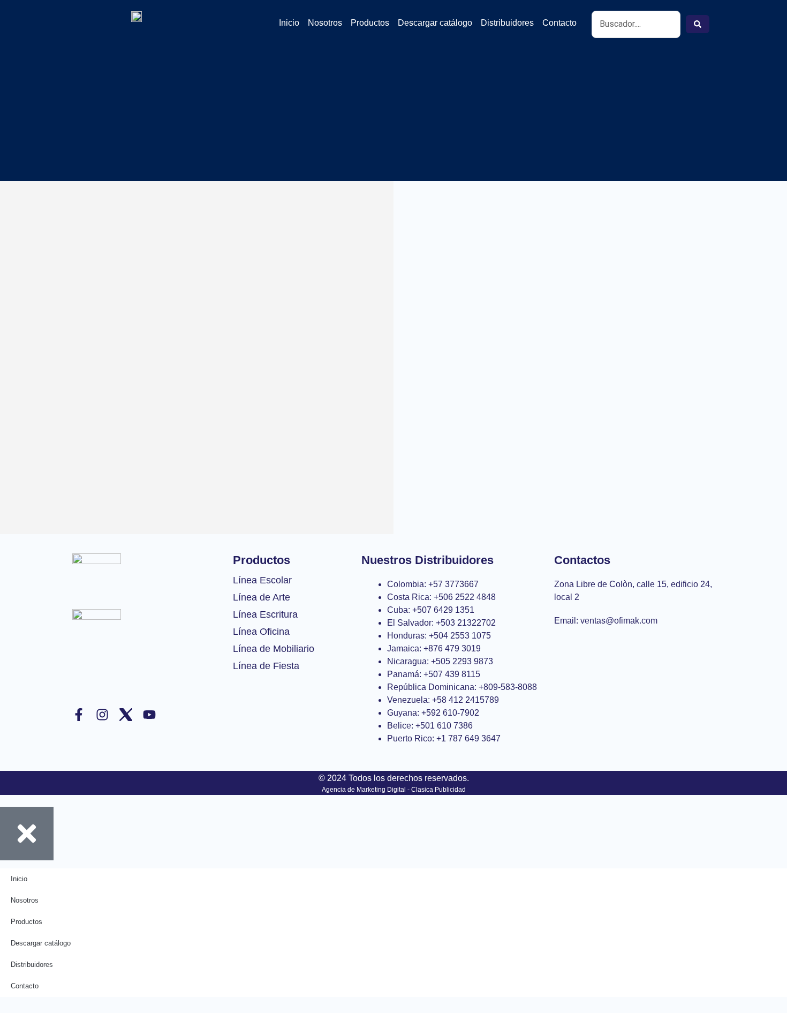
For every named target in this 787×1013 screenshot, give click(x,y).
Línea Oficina (261, 631)
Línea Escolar (262, 580)
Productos (370, 22)
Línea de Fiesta (266, 666)
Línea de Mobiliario (273, 648)
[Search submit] (697, 24)
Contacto (559, 22)
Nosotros (325, 22)
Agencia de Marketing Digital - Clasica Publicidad (394, 789)
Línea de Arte (261, 597)
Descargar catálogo (435, 22)
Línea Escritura (265, 614)
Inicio (289, 22)
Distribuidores (507, 22)
